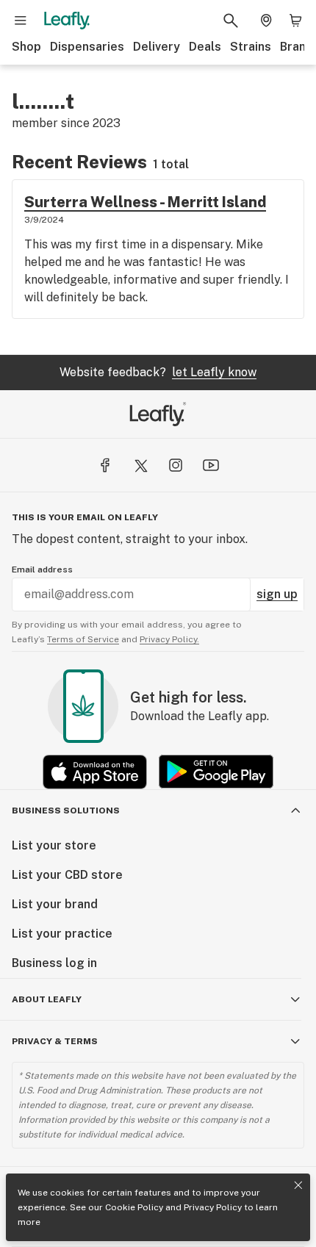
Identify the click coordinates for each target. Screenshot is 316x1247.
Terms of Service (83, 639)
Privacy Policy (213, 1207)
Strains (250, 47)
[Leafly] (67, 20)
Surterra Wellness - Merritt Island (145, 202)
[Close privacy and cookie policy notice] (298, 1185)
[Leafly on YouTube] (211, 465)
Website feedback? (158, 372)
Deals (205, 47)
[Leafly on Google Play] (216, 772)
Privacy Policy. (169, 639)
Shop (26, 47)
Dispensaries (87, 47)
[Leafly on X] (140, 465)
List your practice (62, 934)
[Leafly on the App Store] (95, 772)
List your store (54, 845)
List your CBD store (67, 875)
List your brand (55, 904)
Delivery (156, 47)
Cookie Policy (134, 1207)
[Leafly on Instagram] (175, 465)
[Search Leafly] (231, 20)
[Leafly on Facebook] (105, 465)
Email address (42, 569)
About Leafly (47, 999)
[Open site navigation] (20, 20)
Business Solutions (66, 810)
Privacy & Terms (55, 1041)
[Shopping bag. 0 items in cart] (295, 20)
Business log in (54, 963)
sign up (277, 594)
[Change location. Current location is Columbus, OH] (266, 20)
